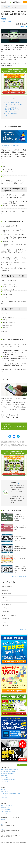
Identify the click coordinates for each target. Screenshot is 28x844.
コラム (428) (4, 597)
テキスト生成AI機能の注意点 (11, 113)
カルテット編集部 (7, 21)
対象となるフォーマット (11, 111)
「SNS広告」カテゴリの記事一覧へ (19, 576)
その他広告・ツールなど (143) (9, 615)
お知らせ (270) (5, 625)
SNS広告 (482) (5, 611)
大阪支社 (2, 829)
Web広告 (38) (5, 608)
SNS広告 (8, 6)
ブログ (3, 6)
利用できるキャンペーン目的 (12, 110)
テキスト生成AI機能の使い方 (11, 108)
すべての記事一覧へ (22, 629)
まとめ (5, 115)
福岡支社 (2, 834)
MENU (25, 2)
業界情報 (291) (5, 590)
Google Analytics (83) (6, 618)
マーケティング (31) (6, 604)
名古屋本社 (3, 819)
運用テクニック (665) (7, 593)
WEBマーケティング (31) (7, 600)
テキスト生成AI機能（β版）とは (12, 102)
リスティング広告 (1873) (7, 586)
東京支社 (2, 824)
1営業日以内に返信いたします (13, 426)
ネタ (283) (4, 622)
